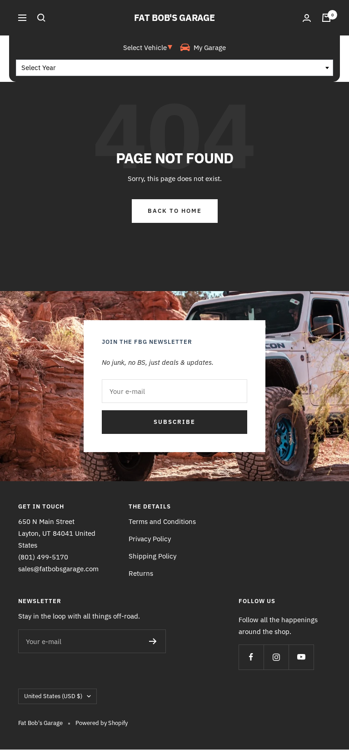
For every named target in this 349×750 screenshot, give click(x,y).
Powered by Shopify (101, 723)
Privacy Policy (150, 538)
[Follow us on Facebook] (251, 656)
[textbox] (174, 68)
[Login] (307, 18)
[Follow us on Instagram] (276, 656)
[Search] (41, 18)
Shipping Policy (152, 556)
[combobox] (174, 68)
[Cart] (326, 18)
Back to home (175, 211)
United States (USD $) (53, 696)
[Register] (153, 641)
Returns (141, 573)
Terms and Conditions (162, 521)
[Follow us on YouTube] (301, 656)
